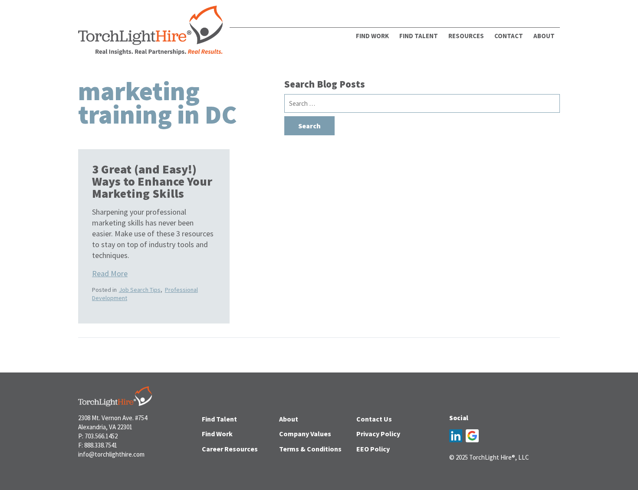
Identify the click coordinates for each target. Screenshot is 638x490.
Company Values (305, 433)
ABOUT (544, 36)
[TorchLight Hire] (150, 32)
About (288, 419)
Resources (466, 36)
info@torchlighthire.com (111, 454)
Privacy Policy (378, 433)
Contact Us (374, 419)
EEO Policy (373, 448)
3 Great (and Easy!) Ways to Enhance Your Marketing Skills (152, 181)
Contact (508, 36)
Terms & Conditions (310, 448)
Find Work (372, 36)
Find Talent (418, 36)
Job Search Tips (140, 290)
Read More (110, 273)
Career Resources (230, 448)
